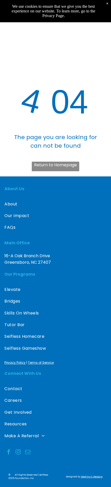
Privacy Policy (15, 362)
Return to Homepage (55, 165)
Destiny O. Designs (91, 476)
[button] (102, 37)
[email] (27, 452)
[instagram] (18, 452)
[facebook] (8, 452)
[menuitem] (55, 204)
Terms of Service (41, 362)
